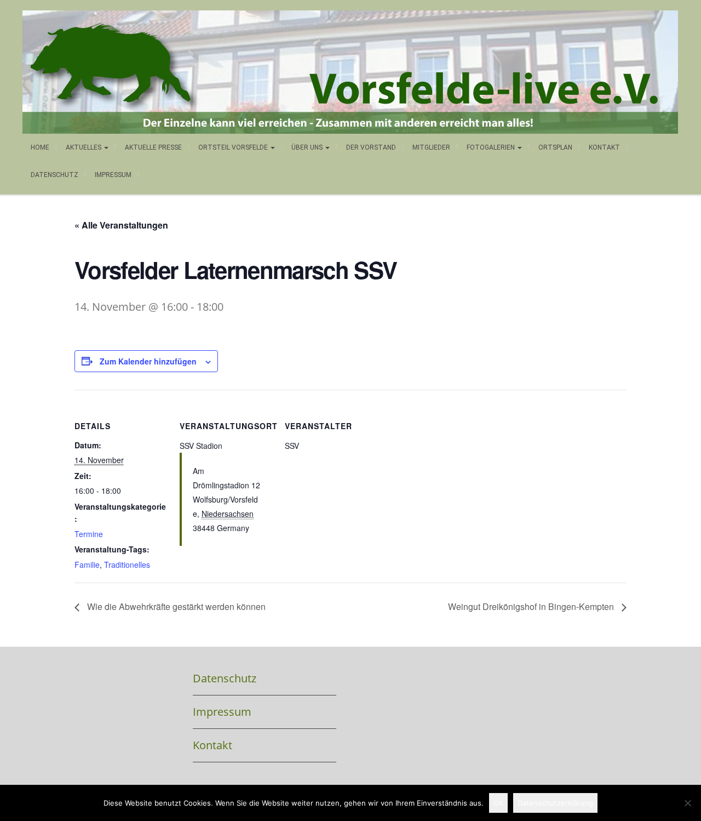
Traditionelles (127, 564)
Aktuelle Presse (153, 147)
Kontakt (604, 147)
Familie (87, 564)
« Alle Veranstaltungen (121, 225)
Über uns (307, 147)
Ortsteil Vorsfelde (233, 147)
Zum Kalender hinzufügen (148, 361)
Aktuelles (84, 147)
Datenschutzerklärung (555, 803)
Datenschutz (54, 175)
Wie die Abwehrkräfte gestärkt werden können (175, 606)
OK (498, 803)
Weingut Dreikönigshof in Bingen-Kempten (532, 606)
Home (40, 147)
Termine (88, 533)
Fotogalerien (491, 147)
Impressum (113, 175)
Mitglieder (431, 147)
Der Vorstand (371, 147)
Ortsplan (555, 147)
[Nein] (687, 802)
